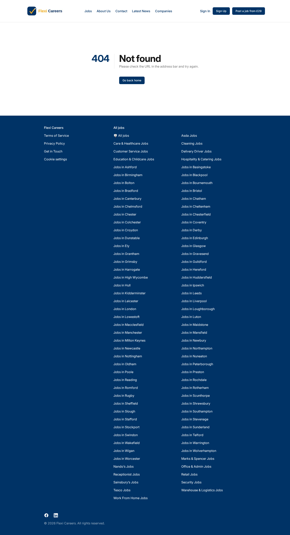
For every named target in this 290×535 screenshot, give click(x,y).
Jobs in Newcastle (126, 348)
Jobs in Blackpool (194, 175)
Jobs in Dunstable (126, 238)
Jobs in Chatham (193, 199)
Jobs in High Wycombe (130, 277)
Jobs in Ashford (125, 167)
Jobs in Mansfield (194, 332)
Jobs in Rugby (123, 396)
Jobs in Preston (192, 372)
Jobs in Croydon (125, 230)
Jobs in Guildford (194, 262)
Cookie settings (55, 159)
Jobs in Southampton (196, 411)
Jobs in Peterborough (197, 364)
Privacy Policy (54, 143)
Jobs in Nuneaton (194, 356)
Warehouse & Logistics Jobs (202, 490)
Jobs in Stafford (125, 419)
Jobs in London (124, 309)
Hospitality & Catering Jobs (201, 159)
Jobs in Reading (125, 380)
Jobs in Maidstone (194, 325)
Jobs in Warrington (195, 443)
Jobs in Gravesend (195, 254)
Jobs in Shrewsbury (195, 403)
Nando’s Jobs (123, 466)
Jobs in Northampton (196, 348)
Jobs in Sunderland (195, 427)
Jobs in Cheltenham (195, 206)
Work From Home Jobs (130, 498)
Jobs (88, 11)
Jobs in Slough (124, 411)
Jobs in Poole (123, 372)
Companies (163, 11)
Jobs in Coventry (193, 222)
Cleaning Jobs (191, 143)
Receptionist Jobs (126, 474)
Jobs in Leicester (125, 301)
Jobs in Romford (125, 388)
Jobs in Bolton (123, 183)
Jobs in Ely (121, 246)
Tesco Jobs (121, 490)
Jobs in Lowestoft (126, 317)
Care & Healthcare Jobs (130, 143)
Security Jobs (191, 482)
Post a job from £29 (249, 11)
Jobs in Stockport (126, 427)
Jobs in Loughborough (198, 309)
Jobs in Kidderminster (129, 293)
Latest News (141, 11)
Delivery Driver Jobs (196, 151)
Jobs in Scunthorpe (195, 396)
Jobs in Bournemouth (196, 183)
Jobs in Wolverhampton (198, 451)
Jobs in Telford (192, 435)
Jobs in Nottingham (127, 356)
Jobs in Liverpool (194, 301)
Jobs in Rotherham (195, 388)
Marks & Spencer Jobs (197, 459)
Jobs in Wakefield (126, 443)
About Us (104, 11)
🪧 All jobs (121, 135)
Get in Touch (53, 151)
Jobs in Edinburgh (194, 238)
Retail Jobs (189, 474)
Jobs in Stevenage (194, 419)
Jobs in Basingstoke (196, 167)
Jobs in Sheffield (125, 403)
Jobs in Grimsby (125, 262)
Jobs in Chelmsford (127, 206)
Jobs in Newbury (193, 340)
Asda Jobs (189, 135)
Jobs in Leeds (191, 293)
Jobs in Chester (124, 214)
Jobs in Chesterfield (196, 214)
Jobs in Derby (191, 230)
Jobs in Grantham (126, 254)
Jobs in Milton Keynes (129, 340)
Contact (121, 11)
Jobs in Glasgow (193, 246)
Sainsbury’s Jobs (125, 482)
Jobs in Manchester (127, 332)
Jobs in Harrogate (126, 269)
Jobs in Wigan (123, 451)
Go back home (132, 80)
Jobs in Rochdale (194, 380)
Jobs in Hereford (193, 269)
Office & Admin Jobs (196, 466)
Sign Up (221, 11)
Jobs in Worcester (126, 459)
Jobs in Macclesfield (128, 325)
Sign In (205, 11)
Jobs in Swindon (125, 435)
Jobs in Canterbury (127, 199)
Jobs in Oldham (124, 364)
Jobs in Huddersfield (196, 277)
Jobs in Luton (191, 317)
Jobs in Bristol (191, 191)
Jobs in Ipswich (192, 285)
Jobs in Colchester (127, 222)
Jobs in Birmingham (127, 175)
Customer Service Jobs (130, 151)
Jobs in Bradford (125, 191)
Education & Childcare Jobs (133, 159)
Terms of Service (56, 135)
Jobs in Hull (122, 285)
